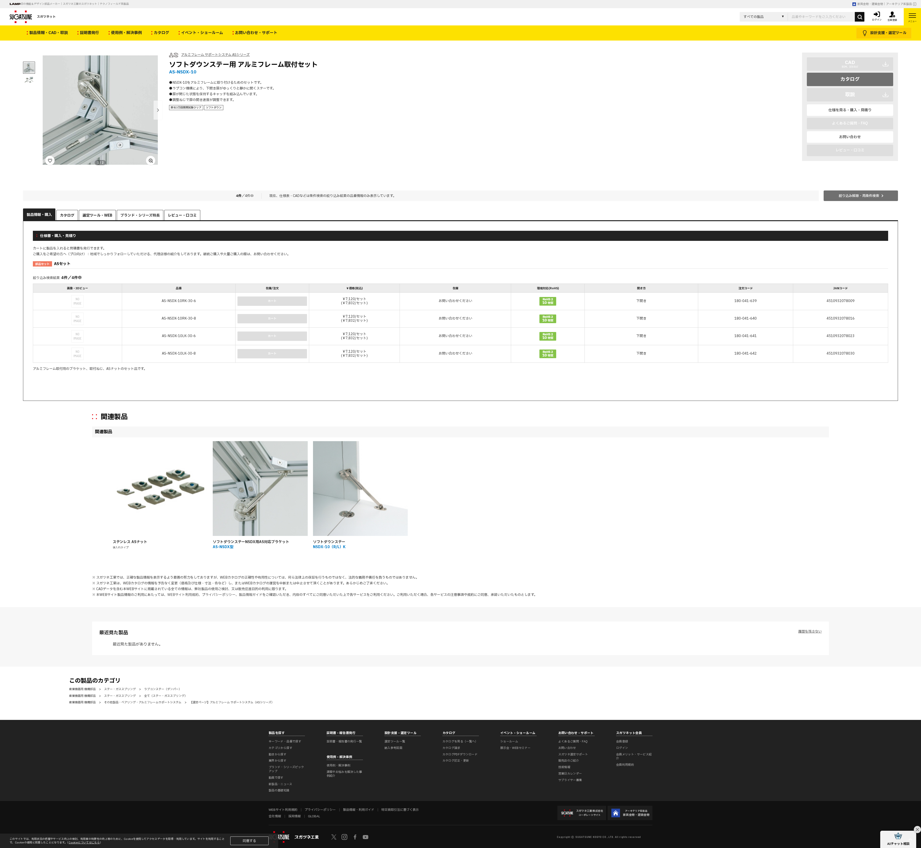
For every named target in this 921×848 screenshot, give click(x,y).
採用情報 (294, 816)
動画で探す (276, 778)
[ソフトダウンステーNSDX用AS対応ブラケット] (260, 488)
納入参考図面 (393, 748)
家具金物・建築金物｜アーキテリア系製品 (884, 4)
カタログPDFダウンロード (460, 754)
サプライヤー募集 (570, 780)
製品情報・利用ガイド (358, 809)
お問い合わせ (850, 137)
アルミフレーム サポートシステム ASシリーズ (215, 54)
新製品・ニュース (280, 784)
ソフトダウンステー (329, 542)
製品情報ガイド (250, 594)
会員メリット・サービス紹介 (634, 756)
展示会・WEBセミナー (515, 748)
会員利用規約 (625, 765)
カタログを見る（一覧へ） (460, 741)
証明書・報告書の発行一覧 (344, 741)
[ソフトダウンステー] (360, 488)
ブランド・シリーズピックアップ (286, 769)
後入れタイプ (121, 548)
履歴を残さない (810, 631)
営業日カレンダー (570, 773)
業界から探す (277, 761)
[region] (460, 323)
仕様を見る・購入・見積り (850, 110)
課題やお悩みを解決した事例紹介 (344, 774)
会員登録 (622, 741)
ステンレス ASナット (130, 542)
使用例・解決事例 (338, 765)
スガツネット (46, 16)
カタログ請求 (451, 748)
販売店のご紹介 (568, 761)
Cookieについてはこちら (84, 843)
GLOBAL (314, 816)
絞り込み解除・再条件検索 (859, 195)
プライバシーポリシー (219, 594)
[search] (859, 17)
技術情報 (564, 767)
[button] (158, 110)
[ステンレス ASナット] (160, 488)
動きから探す (277, 754)
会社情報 (275, 816)
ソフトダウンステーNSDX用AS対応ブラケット (251, 542)
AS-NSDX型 (223, 547)
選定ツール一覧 (394, 741)
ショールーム (509, 741)
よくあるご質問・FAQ (573, 741)
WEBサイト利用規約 (183, 594)
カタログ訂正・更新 (456, 761)
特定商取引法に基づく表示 (400, 809)
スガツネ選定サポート (573, 754)
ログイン (622, 748)
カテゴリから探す (280, 748)
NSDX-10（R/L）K (329, 547)
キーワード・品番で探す (285, 741)
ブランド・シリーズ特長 (140, 215)
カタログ (850, 79)
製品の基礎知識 (279, 790)
